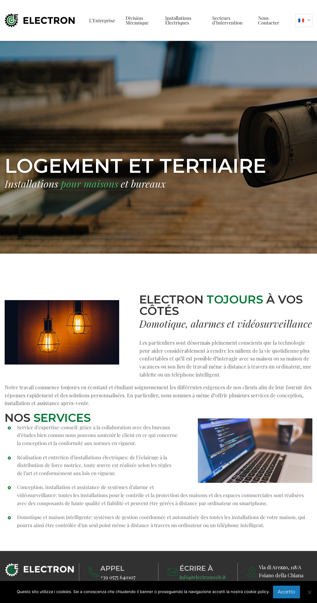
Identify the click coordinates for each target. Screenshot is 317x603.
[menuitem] (102, 21)
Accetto (286, 592)
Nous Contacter (268, 20)
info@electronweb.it (203, 577)
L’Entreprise (102, 20)
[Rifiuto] (309, 592)
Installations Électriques (178, 20)
